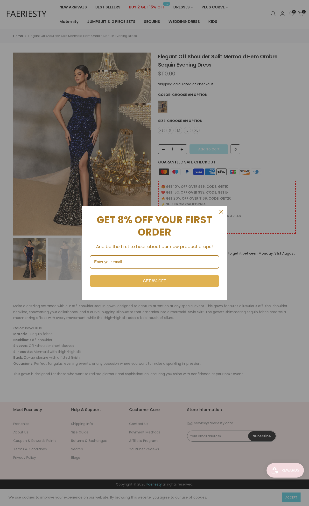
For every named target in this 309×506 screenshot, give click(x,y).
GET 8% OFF (154, 281)
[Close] (221, 211)
